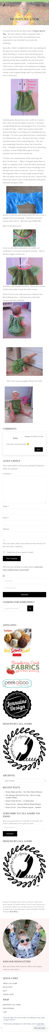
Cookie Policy (40, 1024)
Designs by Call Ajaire (17, 723)
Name (6, 506)
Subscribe (10, 834)
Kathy (15, 438)
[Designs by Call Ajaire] (24, 749)
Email (6, 518)
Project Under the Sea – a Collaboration (20, 801)
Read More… (14, 912)
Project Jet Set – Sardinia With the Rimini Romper (23, 804)
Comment (7, 474)
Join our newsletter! (17, 961)
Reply (39, 449)
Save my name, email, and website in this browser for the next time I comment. (24, 545)
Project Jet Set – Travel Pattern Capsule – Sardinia (23, 807)
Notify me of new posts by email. (20, 552)
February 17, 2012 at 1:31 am (34, 436)
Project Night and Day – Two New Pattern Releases (24, 792)
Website (6, 529)
